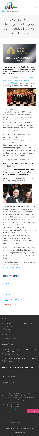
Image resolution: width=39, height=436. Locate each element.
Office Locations (8, 377)
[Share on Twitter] (7, 276)
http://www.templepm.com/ (14, 267)
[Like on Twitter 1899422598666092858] (11, 409)
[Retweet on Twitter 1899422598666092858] (7, 409)
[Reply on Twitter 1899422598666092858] (3, 409)
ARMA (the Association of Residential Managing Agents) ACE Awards (18, 80)
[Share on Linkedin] (15, 276)
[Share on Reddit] (10, 276)
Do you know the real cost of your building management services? (19, 350)
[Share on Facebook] (4, 276)
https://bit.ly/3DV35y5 (10, 406)
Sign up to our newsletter (17, 367)
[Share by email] (18, 276)
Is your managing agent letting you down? (19, 358)
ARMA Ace (9, 283)
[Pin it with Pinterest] (13, 276)
